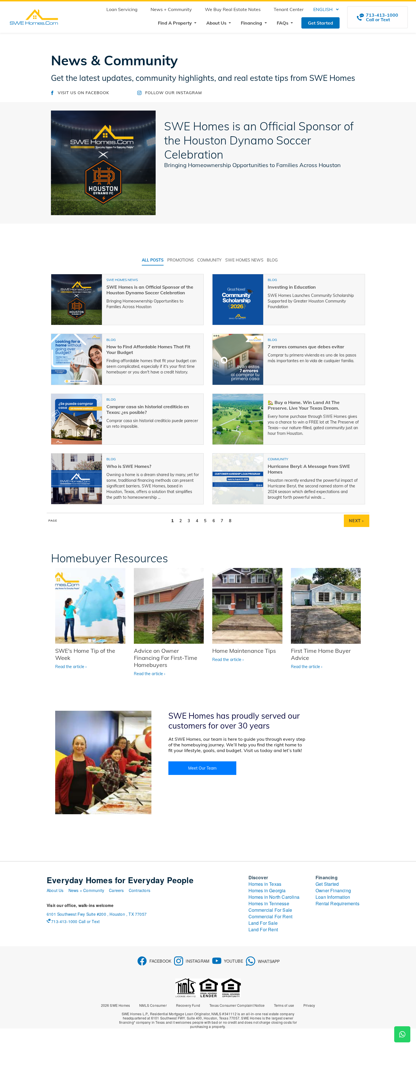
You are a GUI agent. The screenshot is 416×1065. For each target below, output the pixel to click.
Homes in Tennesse (268, 903)
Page (52, 520)
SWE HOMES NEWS (244, 260)
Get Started (320, 23)
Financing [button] (252, 23)
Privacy (309, 1005)
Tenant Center (289, 9)
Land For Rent (263, 929)
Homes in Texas (265, 884)
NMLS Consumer (153, 1005)
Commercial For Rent (270, 916)
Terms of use (284, 1005)
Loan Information (333, 897)
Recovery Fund (188, 1005)
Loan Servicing (122, 9)
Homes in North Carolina (274, 897)
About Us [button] (217, 23)
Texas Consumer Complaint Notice (237, 1005)
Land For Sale (263, 923)
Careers (116, 890)
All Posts (153, 260)
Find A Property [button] (175, 23)
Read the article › (71, 666)
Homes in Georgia (267, 890)
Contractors (139, 890)
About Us (55, 890)
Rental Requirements (337, 903)
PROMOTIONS (180, 260)
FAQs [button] (283, 23)
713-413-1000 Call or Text (75, 921)
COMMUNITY (209, 260)
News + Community (171, 9)
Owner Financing (333, 890)
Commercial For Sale (270, 910)
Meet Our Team (202, 768)
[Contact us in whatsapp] (402, 1034)
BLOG (272, 260)
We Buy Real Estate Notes (233, 9)
